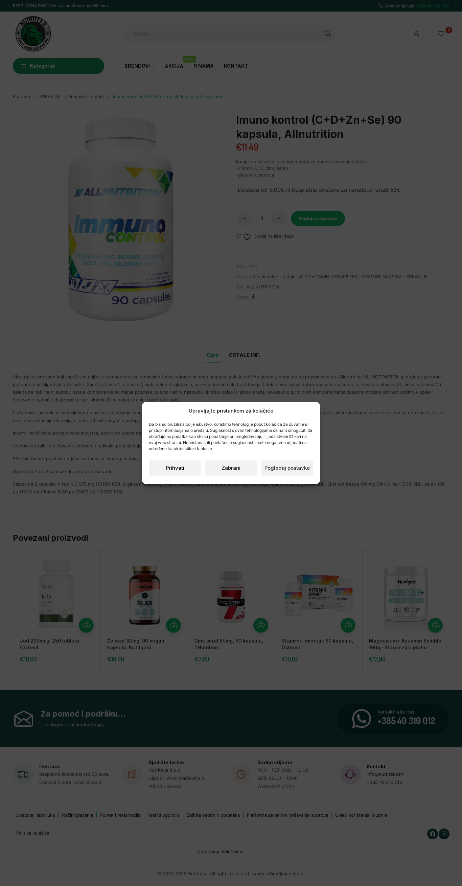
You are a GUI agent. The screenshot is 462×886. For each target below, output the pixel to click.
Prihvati (175, 468)
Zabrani (231, 468)
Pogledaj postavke (287, 468)
